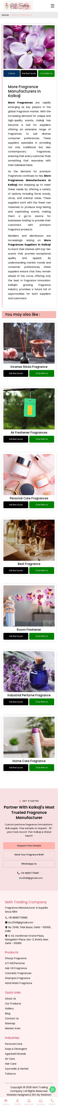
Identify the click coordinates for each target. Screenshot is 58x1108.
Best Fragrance (29, 564)
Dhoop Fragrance (16, 958)
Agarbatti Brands (15, 1054)
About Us (10, 998)
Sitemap (10, 1023)
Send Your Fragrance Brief (29, 854)
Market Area (12, 1028)
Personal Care (13, 1044)
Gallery (9, 1008)
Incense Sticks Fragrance (29, 367)
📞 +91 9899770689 (28, 873)
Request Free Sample (29, 845)
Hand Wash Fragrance (18, 983)
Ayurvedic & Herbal (16, 1068)
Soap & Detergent (16, 1049)
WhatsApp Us (29, 863)
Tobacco (10, 1073)
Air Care (10, 1059)
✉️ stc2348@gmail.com (29, 878)
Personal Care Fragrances (29, 498)
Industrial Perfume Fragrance (29, 695)
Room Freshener (29, 630)
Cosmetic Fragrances (18, 973)
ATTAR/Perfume (15, 963)
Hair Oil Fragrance (16, 968)
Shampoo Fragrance (17, 978)
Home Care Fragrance (29, 761)
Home (5, 15)
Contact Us (12, 1018)
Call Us (11, 73)
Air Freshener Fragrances (29, 432)
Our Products (13, 1003)
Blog (7, 1013)
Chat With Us (46, 73)
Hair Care (10, 1064)
